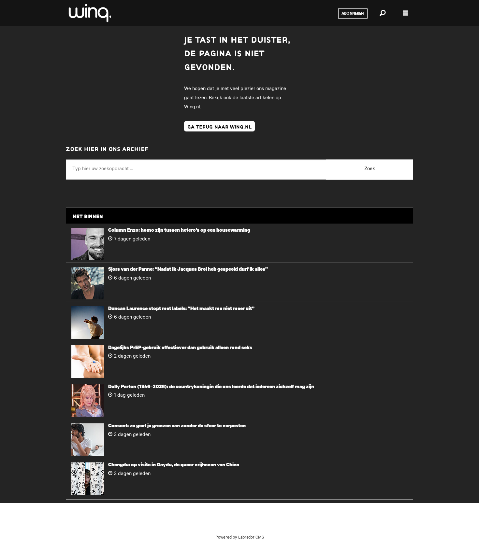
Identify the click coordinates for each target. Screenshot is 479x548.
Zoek (369, 169)
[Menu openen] (405, 13)
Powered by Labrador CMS (239, 538)
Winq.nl (192, 107)
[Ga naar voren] (89, 13)
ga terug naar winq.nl (219, 126)
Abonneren (352, 13)
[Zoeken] (382, 13)
